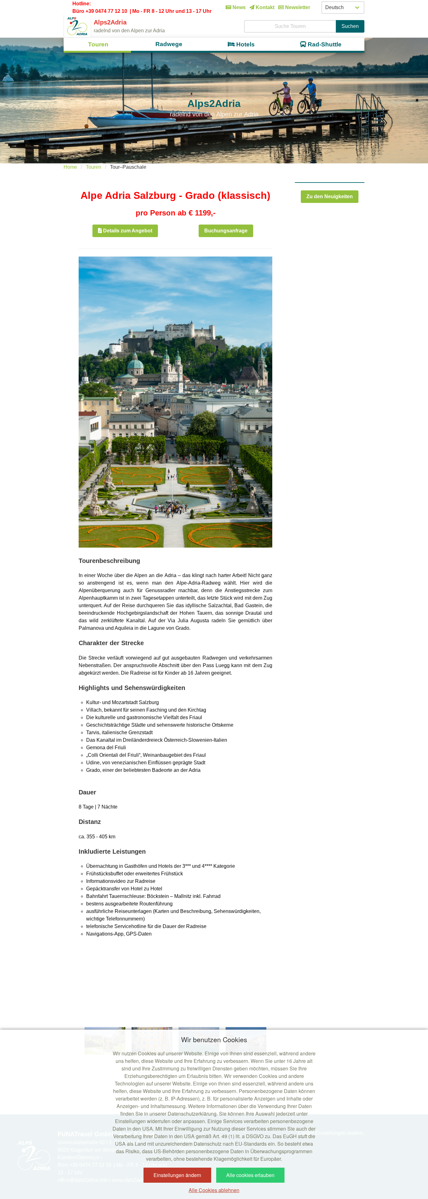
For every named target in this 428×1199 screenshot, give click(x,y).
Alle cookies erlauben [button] (250, 1175)
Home (70, 167)
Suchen (350, 26)
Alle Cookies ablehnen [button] (214, 1190)
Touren (93, 167)
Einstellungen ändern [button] (177, 1175)
